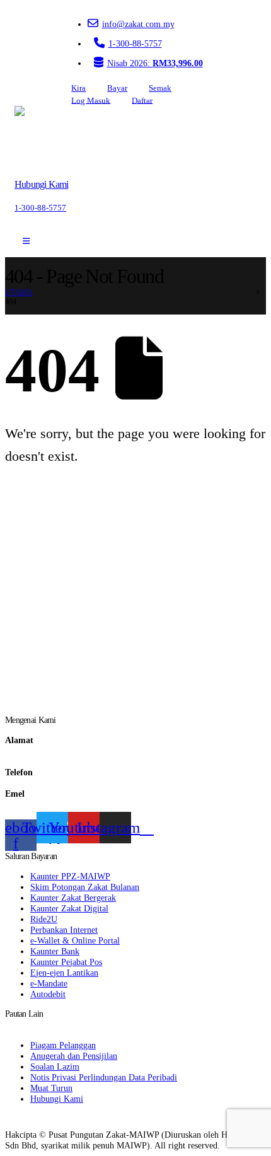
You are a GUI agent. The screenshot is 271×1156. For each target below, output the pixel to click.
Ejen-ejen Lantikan (64, 973)
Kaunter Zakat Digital (69, 908)
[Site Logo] (50, 137)
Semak (160, 88)
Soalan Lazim (54, 1066)
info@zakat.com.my (138, 24)
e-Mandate (48, 983)
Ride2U (43, 919)
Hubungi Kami (56, 1099)
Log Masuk (90, 100)
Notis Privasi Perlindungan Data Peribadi (103, 1077)
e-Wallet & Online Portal (75, 940)
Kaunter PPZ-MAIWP (70, 876)
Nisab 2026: (155, 63)
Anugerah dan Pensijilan (73, 1056)
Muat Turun (51, 1088)
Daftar (142, 100)
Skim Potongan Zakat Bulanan (84, 887)
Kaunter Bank (54, 951)
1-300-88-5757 (135, 43)
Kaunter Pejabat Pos (66, 962)
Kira (78, 88)
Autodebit (48, 994)
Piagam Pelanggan (63, 1045)
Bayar (117, 88)
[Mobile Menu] (26, 241)
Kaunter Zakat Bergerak (73, 898)
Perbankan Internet (64, 930)
